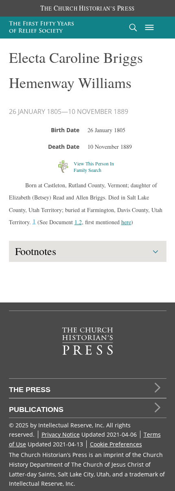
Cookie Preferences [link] (116, 444)
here (126, 222)
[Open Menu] (149, 27)
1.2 (78, 222)
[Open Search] (133, 27)
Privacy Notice (61, 434)
